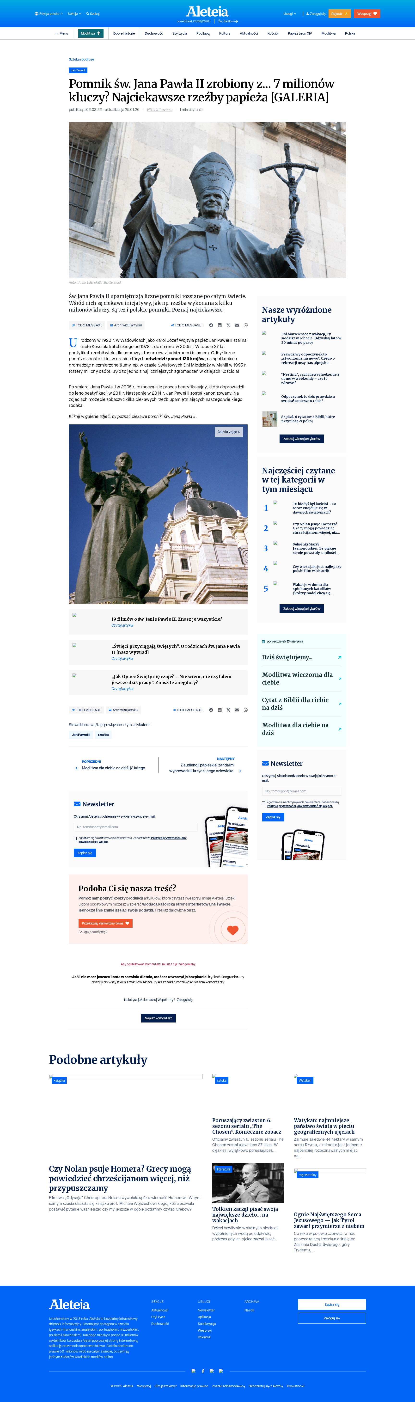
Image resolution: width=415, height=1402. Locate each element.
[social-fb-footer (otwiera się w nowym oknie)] (203, 1371)
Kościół (273, 33)
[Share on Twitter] (228, 325)
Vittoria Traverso (159, 109)
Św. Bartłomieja (228, 21)
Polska (350, 33)
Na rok (249, 1310)
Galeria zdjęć (227, 432)
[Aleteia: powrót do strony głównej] (207, 11)
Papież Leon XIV (300, 33)
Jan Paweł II (81, 734)
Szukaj (94, 14)
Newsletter (206, 1310)
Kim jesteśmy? (166, 1386)
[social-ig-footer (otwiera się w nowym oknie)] (221, 1371)
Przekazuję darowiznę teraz (102, 923)
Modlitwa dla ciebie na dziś (295, 729)
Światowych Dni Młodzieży (184, 365)
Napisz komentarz (158, 1018)
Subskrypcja (207, 1324)
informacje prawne (194, 1386)
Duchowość (154, 33)
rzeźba (103, 734)
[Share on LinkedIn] (220, 325)
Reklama (204, 1337)
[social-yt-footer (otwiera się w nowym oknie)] (194, 1371)
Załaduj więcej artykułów (301, 438)
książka (59, 1080)
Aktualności (249, 33)
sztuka (221, 1080)
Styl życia (179, 33)
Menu (64, 33)
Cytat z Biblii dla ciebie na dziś (295, 703)
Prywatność (296, 1386)
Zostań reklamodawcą (228, 1386)
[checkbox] (75, 838)
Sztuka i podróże (81, 59)
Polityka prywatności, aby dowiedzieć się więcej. (300, 806)
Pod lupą (203, 33)
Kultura (224, 33)
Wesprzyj (364, 13)
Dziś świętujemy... (287, 657)
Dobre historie (124, 33)
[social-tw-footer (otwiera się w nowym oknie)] (212, 1371)
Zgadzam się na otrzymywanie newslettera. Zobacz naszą (133, 840)
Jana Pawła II (103, 387)
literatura (223, 1169)
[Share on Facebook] (211, 325)
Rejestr (336, 13)
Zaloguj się (318, 14)
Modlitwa (88, 33)
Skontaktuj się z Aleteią (266, 1386)
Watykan (305, 1080)
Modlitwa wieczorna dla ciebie (297, 678)
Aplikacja (204, 1317)
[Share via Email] (237, 325)
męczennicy (308, 1175)
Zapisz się (85, 853)
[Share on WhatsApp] (246, 325)
